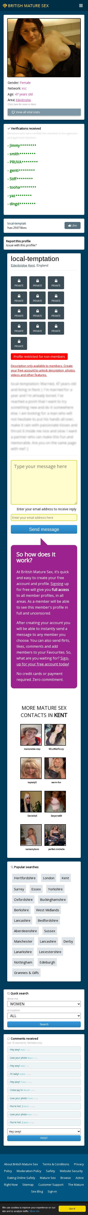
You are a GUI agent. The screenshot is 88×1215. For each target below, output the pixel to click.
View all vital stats (27, 112)
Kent (31, 265)
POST (44, 1138)
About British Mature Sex (21, 1164)
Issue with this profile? (21, 243)
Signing (57, 583)
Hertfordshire (25, 878)
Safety (50, 1171)
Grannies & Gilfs (26, 972)
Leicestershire (50, 951)
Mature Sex (48, 1178)
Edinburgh (47, 962)
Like (74, 225)
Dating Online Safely (21, 1178)
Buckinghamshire (53, 899)
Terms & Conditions (56, 1164)
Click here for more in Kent (22, 104)
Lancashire (22, 920)
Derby (68, 941)
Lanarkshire (23, 951)
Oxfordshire (23, 899)
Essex (36, 889)
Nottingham (23, 962)
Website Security (71, 1171)
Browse (65, 1178)
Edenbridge (23, 100)
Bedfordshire (48, 920)
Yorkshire (55, 889)
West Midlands (47, 910)
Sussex (49, 931)
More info (34, 1211)
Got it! (72, 1208)
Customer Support (50, 1185)
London (48, 878)
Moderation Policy (29, 1171)
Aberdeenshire (25, 931)
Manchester (23, 941)
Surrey (19, 889)
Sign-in (52, 1191)
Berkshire (21, 910)
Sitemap (28, 1185)
